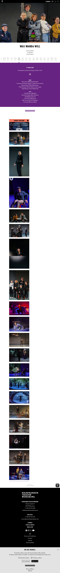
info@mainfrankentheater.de (30, 510)
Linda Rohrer (27, 93)
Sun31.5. (41, 59)
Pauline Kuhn (30, 87)
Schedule (48, 1)
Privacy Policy (30, 569)
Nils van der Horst (27, 100)
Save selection (25, 561)
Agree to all (35, 561)
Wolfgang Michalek (33, 81)
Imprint (30, 570)
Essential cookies (24, 558)
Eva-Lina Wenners (28, 102)
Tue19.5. (33, 59)
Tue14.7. (48, 59)
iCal (30, 74)
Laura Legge (37, 87)
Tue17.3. (19, 59)
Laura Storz (27, 98)
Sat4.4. (26, 59)
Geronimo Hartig (26, 95)
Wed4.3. (15, 59)
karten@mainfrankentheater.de (30, 519)
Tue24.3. (22, 59)
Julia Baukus (28, 97)
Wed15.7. (52, 59)
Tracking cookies (37, 558)
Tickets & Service (30, 525)
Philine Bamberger (34, 85)
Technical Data (30, 542)
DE (52, 1)
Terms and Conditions (30, 536)
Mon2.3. (8, 59)
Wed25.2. (4, 59)
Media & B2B (30, 527)
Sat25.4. (30, 59)
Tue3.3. (12, 59)
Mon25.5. (37, 59)
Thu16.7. (55, 59)
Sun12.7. (44, 59)
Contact (30, 538)
